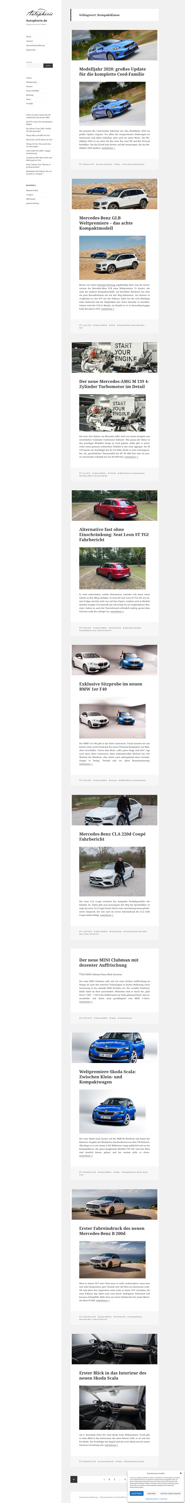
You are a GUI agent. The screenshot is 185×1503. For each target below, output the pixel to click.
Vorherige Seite (73, 1479)
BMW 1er (129, 780)
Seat (94, 630)
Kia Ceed (127, 164)
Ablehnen (151, 1493)
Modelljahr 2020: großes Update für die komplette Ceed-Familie (112, 71)
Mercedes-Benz (85, 1319)
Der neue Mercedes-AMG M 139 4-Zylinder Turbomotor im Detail (114, 383)
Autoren (29, 41)
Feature (29, 86)
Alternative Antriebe (133, 628)
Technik (29, 103)
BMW (123, 780)
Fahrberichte (31, 82)
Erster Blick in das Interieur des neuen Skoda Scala (112, 1375)
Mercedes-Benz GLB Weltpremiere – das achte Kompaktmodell (106, 223)
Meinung (30, 95)
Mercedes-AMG (85, 476)
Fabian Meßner (101, 325)
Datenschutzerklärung (152, 1499)
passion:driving (32, 203)
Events (29, 78)
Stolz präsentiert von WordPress (113, 1497)
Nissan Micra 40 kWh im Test (38, 135)
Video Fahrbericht (104, 630)
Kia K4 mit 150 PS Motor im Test (39, 140)
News (28, 99)
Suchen (29, 62)
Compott (29, 195)
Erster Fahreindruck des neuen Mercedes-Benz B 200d (112, 1230)
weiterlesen (108, 148)
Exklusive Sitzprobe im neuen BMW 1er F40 (110, 686)
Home (28, 36)
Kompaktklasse (138, 164)
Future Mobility (32, 91)
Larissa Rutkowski (105, 164)
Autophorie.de (36, 20)
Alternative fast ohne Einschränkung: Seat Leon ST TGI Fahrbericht (114, 534)
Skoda (139, 1172)
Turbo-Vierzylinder (100, 476)
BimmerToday (32, 190)
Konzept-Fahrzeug (106, 285)
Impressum (163, 1499)
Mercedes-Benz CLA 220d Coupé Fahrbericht (112, 836)
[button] (181, 1473)
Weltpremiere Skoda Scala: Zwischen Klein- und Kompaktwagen (107, 1077)
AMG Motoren (125, 473)
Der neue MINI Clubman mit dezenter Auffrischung (109, 962)
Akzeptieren (137, 1493)
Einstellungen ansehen (171, 1493)
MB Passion (30, 199)
